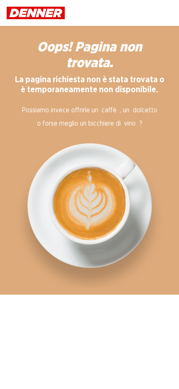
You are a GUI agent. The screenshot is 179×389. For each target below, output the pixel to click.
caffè (109, 110)
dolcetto (145, 110)
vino (130, 123)
